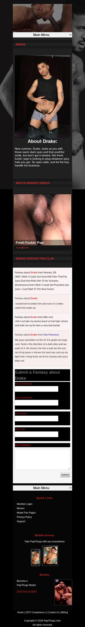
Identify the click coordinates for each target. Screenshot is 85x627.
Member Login (24, 504)
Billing (64, 612)
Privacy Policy (24, 517)
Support (21, 521)
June (18, 247)
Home (20, 612)
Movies (21, 508)
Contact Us (54, 612)
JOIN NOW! (50, 3)
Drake (25, 247)
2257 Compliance (35, 612)
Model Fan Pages (26, 512)
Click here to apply (27, 591)
